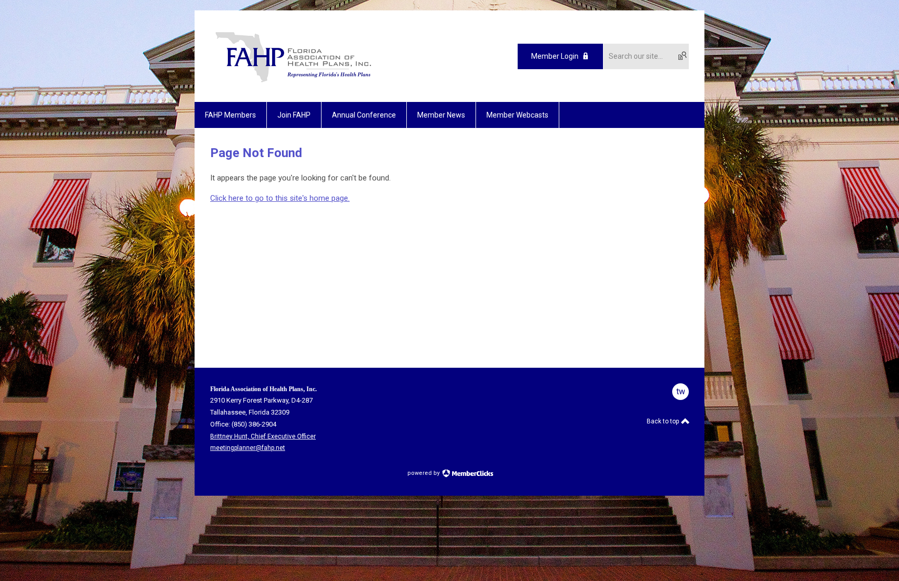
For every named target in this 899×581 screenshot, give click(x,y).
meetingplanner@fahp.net (247, 447)
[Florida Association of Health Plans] (293, 83)
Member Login (555, 56)
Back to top (663, 421)
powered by (424, 473)
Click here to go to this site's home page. (280, 198)
